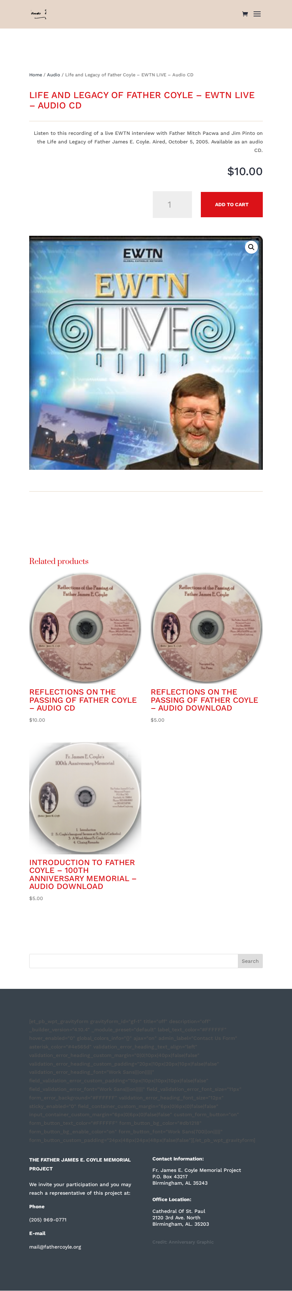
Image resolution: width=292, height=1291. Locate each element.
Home (35, 74)
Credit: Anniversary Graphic (183, 1242)
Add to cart (232, 204)
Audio (53, 74)
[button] (251, 247)
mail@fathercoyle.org (55, 1247)
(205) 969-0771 (48, 1220)
